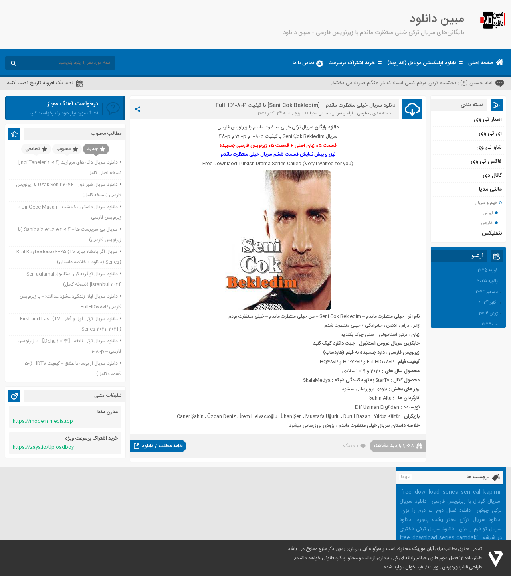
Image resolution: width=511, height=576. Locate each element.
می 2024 (489, 324)
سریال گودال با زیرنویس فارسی (466, 501)
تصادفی (32, 149)
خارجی (363, 113)
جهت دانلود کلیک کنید (334, 343)
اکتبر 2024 (488, 302)
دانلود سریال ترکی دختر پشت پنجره (458, 519)
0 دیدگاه (350, 446)
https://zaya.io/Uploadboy (43, 447)
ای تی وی (490, 133)
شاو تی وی (489, 147)
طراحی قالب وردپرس (462, 567)
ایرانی (488, 213)
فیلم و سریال (343, 113)
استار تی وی (488, 119)
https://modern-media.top (43, 421)
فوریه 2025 (487, 270)
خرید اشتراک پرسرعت (352, 63)
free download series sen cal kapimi (450, 492)
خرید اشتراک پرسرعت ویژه (91, 438)
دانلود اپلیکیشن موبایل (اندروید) (421, 63)
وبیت (433, 567)
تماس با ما (303, 63)
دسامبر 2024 (486, 292)
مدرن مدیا (107, 412)
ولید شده (393, 567)
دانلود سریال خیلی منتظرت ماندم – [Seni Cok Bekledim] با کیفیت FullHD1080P (305, 105)
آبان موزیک (423, 549)
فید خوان (414, 567)
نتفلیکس (492, 233)
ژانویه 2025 (487, 281)
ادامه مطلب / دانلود (162, 446)
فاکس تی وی (486, 161)
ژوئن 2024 (488, 313)
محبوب (63, 149)
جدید (92, 149)
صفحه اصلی (481, 63)
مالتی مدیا (319, 113)
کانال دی (492, 175)
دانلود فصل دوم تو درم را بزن (436, 510)
